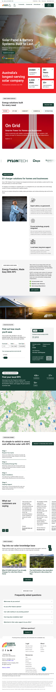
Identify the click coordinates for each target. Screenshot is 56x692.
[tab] (5, 111)
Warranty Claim (29, 646)
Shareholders (28, 666)
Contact (42, 649)
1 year (35, 330)
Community (21, 4)
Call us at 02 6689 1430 (8, 1)
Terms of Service (29, 651)
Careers (42, 651)
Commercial (29, 4)
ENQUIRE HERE (48, 104)
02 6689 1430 (10, 660)
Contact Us (28, 632)
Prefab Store (35, 1)
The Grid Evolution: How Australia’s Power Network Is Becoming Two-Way (41, 572)
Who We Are (43, 646)
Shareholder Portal (50, 1)
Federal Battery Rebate (30, 670)
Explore (7, 139)
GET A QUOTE (49, 5)
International (37, 4)
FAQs (40, 1)
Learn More (28, 579)
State (12, 343)
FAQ (26, 657)
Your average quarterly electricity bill (11, 351)
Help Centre (28, 659)
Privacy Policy (28, 647)
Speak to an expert (8, 52)
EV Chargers (28, 662)
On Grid (10, 5)
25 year (40, 330)
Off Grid (15, 5)
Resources (44, 1)
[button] (28, 602)
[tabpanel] (28, 131)
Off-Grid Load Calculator (31, 672)
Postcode (5, 343)
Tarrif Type (22, 343)
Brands (27, 661)
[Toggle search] (42, 4)
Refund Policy (28, 649)
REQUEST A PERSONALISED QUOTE (43, 443)
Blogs (41, 647)
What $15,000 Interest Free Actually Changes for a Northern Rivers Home (14, 572)
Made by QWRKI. (6, 667)
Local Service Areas (30, 668)
